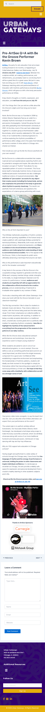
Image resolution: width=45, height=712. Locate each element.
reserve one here (22, 73)
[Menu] (40, 14)
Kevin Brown (28, 83)
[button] (22, 691)
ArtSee (5, 65)
